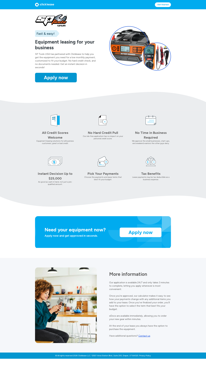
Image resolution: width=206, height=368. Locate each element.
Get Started (163, 4)
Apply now (56, 77)
